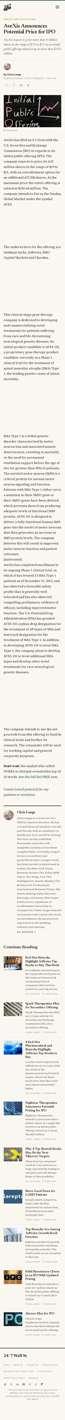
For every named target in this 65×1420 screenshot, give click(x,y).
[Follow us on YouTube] (23, 1384)
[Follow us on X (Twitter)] (11, 1384)
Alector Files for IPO (40, 1313)
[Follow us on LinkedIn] (17, 1384)
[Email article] (21, 85)
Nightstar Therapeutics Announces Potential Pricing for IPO (41, 1107)
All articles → (26, 932)
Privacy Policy (44, 1371)
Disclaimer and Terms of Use (19, 1371)
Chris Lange (14, 74)
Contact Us (32, 1365)
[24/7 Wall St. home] (7, 7)
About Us (18, 1365)
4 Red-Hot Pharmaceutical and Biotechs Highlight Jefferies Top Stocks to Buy (41, 1050)
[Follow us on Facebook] (5, 1384)
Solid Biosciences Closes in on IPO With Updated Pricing (42, 1275)
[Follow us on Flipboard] (42, 1384)
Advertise (33, 1378)
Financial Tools (50, 1365)
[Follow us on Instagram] (29, 1384)
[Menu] (57, 7)
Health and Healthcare (20, 19)
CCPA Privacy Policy (14, 1378)
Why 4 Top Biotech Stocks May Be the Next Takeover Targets (43, 1153)
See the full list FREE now (38, 777)
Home (7, 1365)
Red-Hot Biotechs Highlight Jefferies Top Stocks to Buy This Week (42, 961)
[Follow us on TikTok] (36, 1384)
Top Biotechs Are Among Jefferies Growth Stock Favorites (42, 1233)
